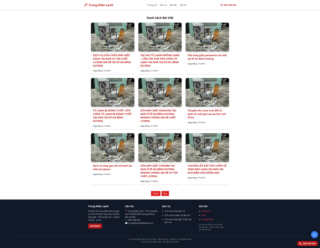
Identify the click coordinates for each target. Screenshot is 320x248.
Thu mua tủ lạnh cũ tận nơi (177, 215)
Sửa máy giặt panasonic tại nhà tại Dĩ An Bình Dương (207, 57)
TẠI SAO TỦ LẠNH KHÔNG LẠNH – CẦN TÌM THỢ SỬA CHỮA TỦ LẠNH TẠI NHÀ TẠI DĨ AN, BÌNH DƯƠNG (159, 60)
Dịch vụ (163, 5)
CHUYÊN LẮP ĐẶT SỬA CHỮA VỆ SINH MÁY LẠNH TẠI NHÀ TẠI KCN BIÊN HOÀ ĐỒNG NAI (207, 169)
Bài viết (173, 5)
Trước (155, 193)
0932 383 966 (230, 5)
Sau (165, 193)
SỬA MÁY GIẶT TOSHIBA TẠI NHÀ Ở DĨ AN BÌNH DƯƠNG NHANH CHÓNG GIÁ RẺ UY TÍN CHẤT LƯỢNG (159, 171)
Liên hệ (183, 5)
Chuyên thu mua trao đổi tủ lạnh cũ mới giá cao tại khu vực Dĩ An (207, 114)
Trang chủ (152, 5)
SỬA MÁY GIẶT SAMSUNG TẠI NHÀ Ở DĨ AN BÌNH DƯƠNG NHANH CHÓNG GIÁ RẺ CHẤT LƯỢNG (158, 116)
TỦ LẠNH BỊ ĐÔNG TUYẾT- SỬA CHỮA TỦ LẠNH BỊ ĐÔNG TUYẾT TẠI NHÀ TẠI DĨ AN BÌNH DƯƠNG (112, 116)
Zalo (204, 215)
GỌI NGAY (95, 226)
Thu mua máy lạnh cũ (175, 211)
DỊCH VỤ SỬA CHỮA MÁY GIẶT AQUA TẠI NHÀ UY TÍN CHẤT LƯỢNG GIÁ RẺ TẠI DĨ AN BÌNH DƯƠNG (112, 60)
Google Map (207, 219)
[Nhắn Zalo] (314, 234)
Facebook (206, 211)
